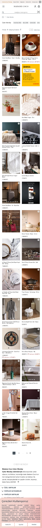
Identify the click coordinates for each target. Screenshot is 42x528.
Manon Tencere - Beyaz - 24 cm (29, 234)
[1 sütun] (30, 29)
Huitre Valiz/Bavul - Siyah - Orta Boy (11, 58)
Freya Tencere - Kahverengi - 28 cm (30, 292)
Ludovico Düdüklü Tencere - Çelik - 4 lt (30, 146)
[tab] (5, 54)
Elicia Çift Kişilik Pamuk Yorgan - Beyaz (10, 176)
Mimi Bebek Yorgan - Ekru (28, 117)
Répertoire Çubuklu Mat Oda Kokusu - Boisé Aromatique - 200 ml (11, 384)
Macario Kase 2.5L (26, 442)
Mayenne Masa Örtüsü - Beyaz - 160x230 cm (29, 413)
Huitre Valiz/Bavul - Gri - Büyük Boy (10, 205)
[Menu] (3, 6)
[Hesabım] (35, 6)
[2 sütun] (32, 29)
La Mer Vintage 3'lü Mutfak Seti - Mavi (10, 413)
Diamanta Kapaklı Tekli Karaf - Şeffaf (9, 88)
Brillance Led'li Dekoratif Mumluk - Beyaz (30, 384)
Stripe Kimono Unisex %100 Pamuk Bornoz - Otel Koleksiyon (10, 322)
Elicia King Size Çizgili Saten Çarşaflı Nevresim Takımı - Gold (11, 146)
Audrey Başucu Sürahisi (28, 175)
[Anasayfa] (21, 6)
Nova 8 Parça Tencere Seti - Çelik (30, 262)
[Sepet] (39, 6)
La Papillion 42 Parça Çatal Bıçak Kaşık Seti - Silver (10, 292)
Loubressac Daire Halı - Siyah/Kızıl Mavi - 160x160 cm (10, 352)
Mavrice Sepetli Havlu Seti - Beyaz (30, 321)
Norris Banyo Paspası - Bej (28, 351)
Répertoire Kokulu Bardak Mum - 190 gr (10, 443)
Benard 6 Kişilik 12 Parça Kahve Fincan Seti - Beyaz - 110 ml (30, 58)
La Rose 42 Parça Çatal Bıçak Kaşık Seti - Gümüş (11, 263)
